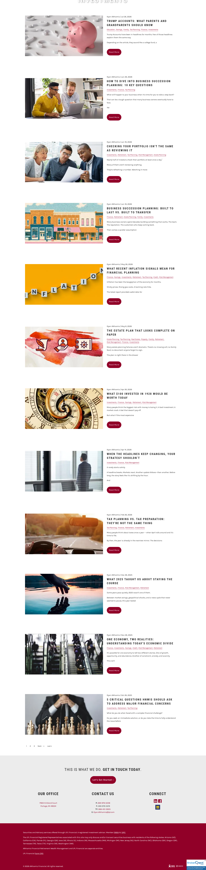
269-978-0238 (104, 803)
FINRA (116, 832)
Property (144, 339)
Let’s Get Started (103, 780)
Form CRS (39, 853)
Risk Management (146, 155)
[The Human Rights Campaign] (157, 807)
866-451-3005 (104, 809)
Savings (119, 30)
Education (111, 30)
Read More (114, 52)
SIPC (123, 832)
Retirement (122, 155)
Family (126, 30)
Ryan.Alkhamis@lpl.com (104, 812)
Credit (155, 277)
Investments (153, 30)
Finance (144, 30)
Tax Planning (135, 30)
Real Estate (135, 339)
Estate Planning (160, 155)
